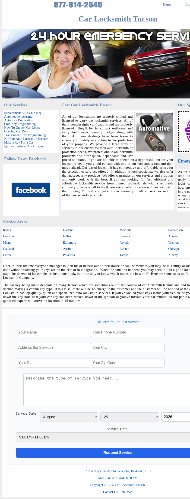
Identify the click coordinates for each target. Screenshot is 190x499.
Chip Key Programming (20, 124)
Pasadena (69, 255)
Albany (173, 255)
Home (167, 4)
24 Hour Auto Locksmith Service (26, 139)
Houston (8, 236)
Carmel (8, 255)
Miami (7, 242)
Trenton (173, 242)
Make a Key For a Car (18, 142)
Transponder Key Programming (25, 135)
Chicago (173, 249)
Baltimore (69, 242)
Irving (7, 230)
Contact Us (110, 492)
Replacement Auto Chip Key (22, 113)
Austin (67, 249)
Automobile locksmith (18, 116)
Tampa (124, 255)
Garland (68, 230)
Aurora (172, 236)
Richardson (175, 230)
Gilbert (67, 236)
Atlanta (124, 249)
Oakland (8, 249)
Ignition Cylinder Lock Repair (24, 146)
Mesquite (125, 230)
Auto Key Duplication (18, 120)
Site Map (126, 492)
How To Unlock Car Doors (22, 127)
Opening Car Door (16, 131)
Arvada (124, 242)
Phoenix (125, 236)
